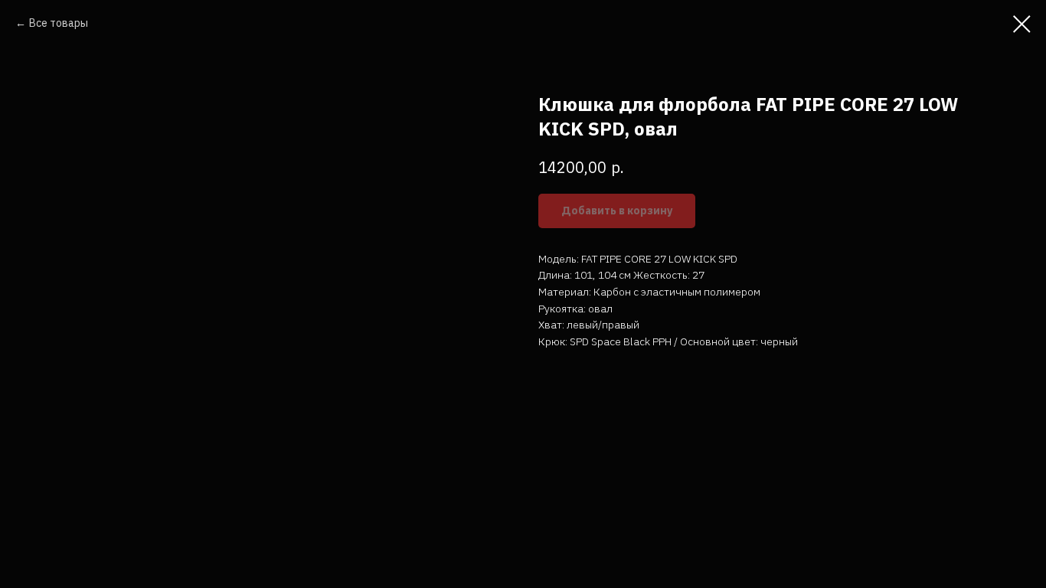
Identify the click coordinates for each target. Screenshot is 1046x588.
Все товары (58, 23)
